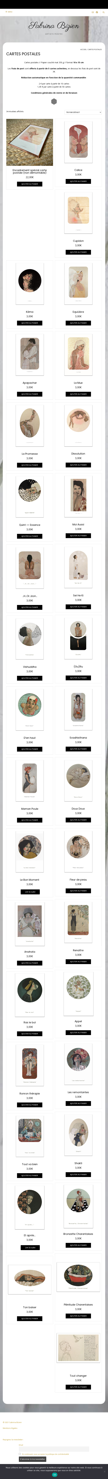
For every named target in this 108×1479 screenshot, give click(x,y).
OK (54, 1475)
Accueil (83, 49)
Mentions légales (10, 1428)
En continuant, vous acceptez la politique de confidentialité (45, 1454)
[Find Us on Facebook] (97, 12)
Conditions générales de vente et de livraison (54, 92)
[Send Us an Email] (93, 12)
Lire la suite (30, 891)
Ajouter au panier (29, 184)
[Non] (104, 1471)
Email (21, 1445)
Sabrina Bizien (54, 26)
